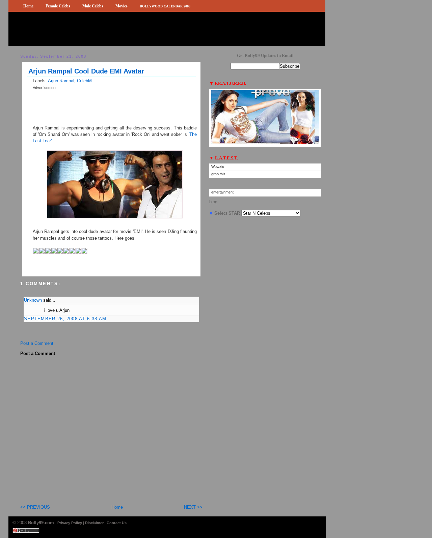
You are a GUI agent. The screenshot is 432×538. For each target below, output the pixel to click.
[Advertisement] (112, 93)
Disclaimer (94, 523)
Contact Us (117, 523)
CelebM (84, 80)
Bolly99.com (41, 522)
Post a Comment (36, 343)
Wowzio (217, 167)
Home (28, 6)
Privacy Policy (69, 523)
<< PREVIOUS (35, 507)
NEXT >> (193, 507)
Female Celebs (58, 6)
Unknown (33, 300)
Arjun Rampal (61, 80)
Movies (121, 6)
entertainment (222, 192)
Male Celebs (92, 6)
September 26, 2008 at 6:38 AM (65, 318)
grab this (218, 174)
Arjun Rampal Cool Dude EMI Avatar (86, 71)
